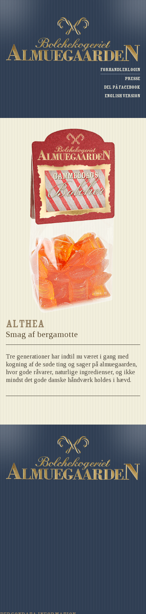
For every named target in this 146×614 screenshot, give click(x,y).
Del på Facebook (122, 87)
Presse (132, 78)
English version (122, 95)
